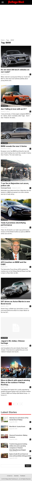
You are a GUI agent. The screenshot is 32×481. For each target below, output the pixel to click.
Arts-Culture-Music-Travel (8, 377)
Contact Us (9, 475)
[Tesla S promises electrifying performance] (16, 210)
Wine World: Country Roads (17, 426)
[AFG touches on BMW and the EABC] (16, 249)
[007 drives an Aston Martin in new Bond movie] (16, 288)
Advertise (16, 475)
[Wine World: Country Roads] (4, 428)
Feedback (22, 475)
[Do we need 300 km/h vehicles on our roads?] (16, 56)
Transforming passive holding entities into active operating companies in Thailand (18, 446)
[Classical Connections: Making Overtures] (4, 436)
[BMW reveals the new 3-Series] (16, 133)
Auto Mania (4, 66)
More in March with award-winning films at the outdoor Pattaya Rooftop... (15, 382)
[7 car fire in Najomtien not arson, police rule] (16, 170)
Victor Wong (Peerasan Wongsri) (17, 450)
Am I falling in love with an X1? (14, 109)
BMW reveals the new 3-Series (14, 146)
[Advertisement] (16, 21)
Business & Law (5, 259)
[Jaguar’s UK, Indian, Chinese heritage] (16, 328)
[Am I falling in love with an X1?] (16, 96)
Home (2, 40)
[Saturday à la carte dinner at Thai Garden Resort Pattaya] (4, 419)
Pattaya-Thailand (5, 180)
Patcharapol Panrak (6, 188)
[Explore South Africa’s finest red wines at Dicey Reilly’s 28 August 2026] (4, 455)
